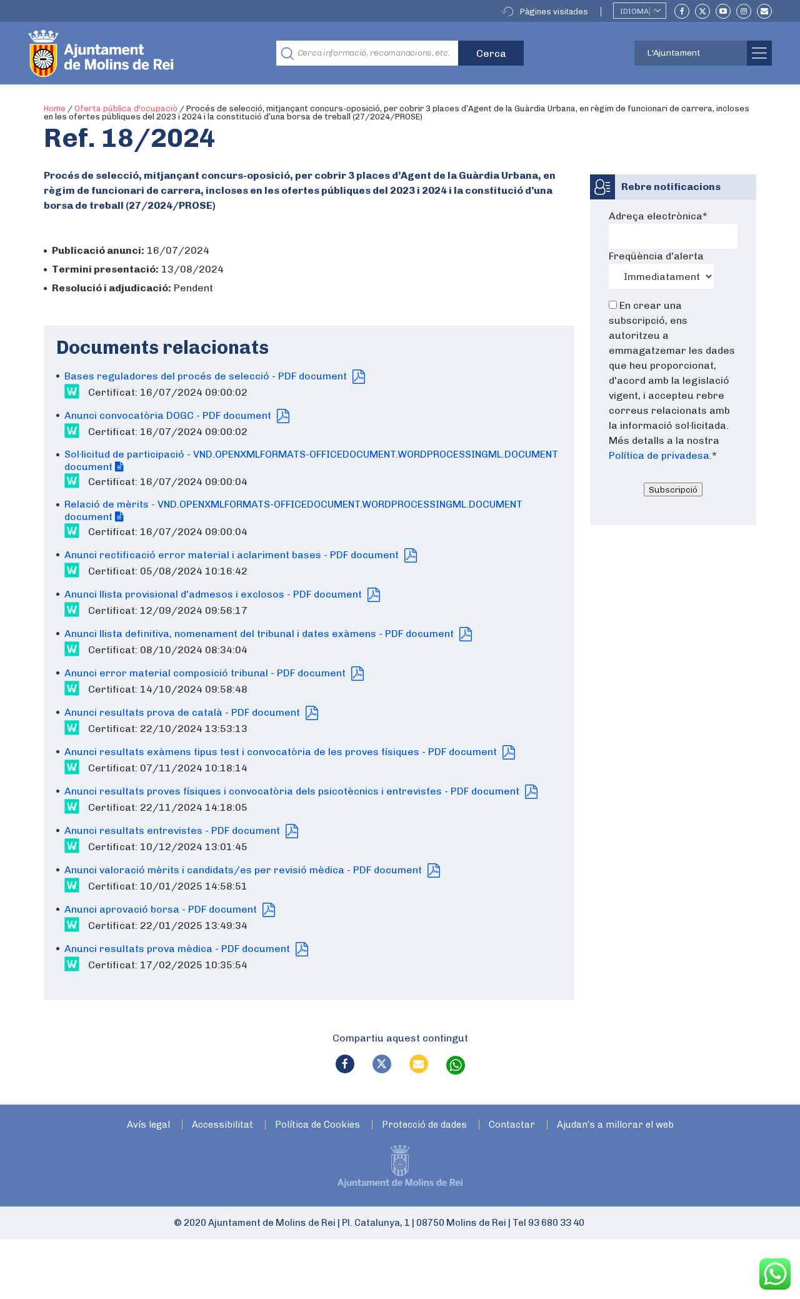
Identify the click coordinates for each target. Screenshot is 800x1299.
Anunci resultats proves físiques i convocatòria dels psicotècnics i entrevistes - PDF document (293, 791)
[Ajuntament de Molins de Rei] (147, 53)
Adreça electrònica (658, 216)
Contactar (512, 1125)
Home (55, 108)
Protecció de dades (424, 1125)
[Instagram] (743, 11)
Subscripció (673, 489)
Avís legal (148, 1125)
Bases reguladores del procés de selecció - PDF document (206, 376)
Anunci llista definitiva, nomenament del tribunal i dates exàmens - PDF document (260, 633)
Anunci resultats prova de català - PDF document (183, 712)
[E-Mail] (764, 11)
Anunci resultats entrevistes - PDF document (173, 830)
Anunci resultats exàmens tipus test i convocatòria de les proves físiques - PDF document (281, 752)
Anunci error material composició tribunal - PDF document (206, 673)
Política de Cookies (317, 1125)
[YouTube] (723, 11)
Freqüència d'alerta (656, 256)
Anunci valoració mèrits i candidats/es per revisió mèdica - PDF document (244, 870)
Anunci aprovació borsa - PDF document (161, 909)
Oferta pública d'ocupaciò (126, 108)
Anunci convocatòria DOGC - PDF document (169, 415)
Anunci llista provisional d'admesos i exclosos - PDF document (214, 594)
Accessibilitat (222, 1125)
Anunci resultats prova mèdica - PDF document (178, 949)
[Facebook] (681, 11)
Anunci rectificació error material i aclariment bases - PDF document (232, 555)
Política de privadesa (659, 455)
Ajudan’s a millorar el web (615, 1125)
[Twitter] (702, 11)
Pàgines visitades (554, 11)
